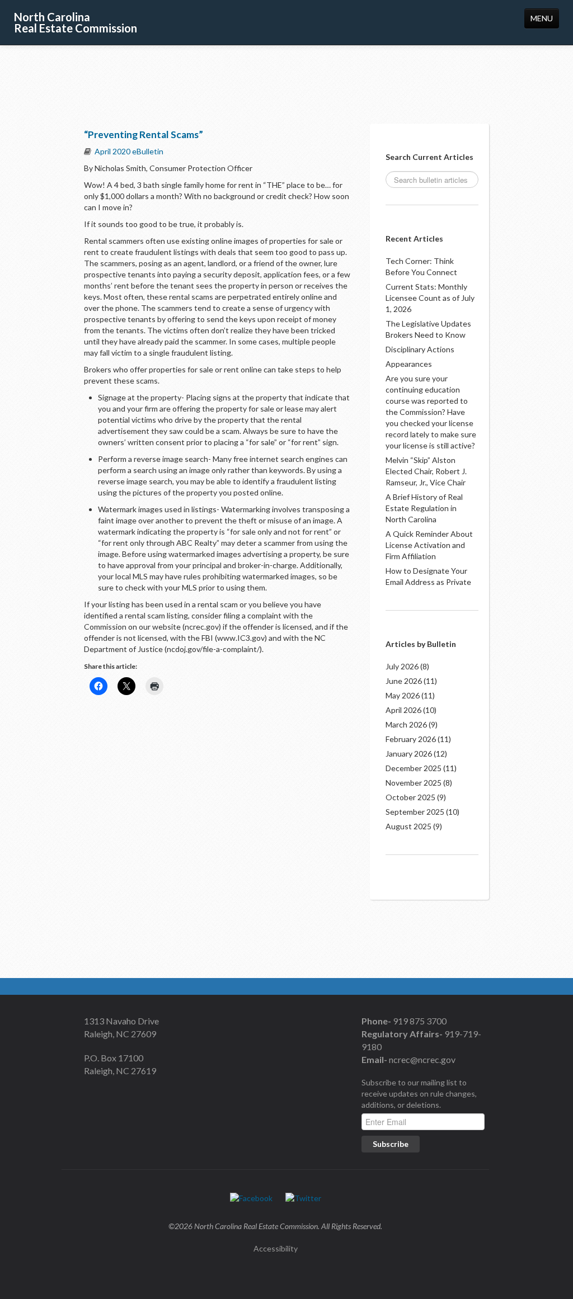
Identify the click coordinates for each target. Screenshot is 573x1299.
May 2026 (403, 695)
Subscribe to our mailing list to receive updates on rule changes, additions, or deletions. (419, 1093)
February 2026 (411, 739)
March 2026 (406, 724)
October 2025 (410, 797)
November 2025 (414, 782)
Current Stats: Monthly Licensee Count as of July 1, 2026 (430, 298)
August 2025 (408, 826)
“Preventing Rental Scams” (143, 134)
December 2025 (414, 768)
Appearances (409, 364)
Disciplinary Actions (420, 349)
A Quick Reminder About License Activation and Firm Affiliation (429, 545)
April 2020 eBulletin (129, 151)
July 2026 (402, 666)
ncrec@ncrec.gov (421, 1059)
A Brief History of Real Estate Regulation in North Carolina (424, 508)
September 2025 (415, 811)
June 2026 (404, 681)
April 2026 (403, 710)
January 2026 (409, 753)
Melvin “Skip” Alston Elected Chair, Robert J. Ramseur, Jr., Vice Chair (426, 471)
